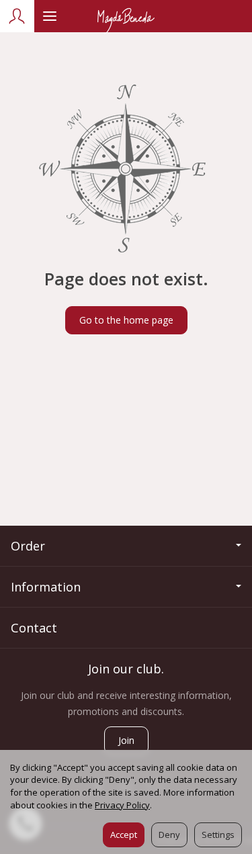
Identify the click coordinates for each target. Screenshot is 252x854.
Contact (34, 628)
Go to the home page (126, 320)
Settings (218, 834)
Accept (123, 834)
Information (46, 587)
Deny (169, 834)
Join (126, 740)
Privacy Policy (122, 805)
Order (28, 546)
